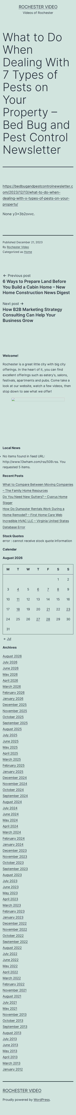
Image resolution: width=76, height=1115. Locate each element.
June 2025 (11, 741)
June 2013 (10, 1045)
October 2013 (13, 1020)
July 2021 (10, 1002)
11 (18, 599)
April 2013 (10, 1057)
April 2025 (10, 753)
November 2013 (15, 1014)
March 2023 (12, 905)
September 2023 (15, 869)
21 (48, 609)
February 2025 (14, 765)
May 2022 (10, 966)
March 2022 (12, 978)
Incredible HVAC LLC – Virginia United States (36, 521)
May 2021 (10, 1008)
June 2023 (11, 887)
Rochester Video (38, 6)
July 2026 (10, 662)
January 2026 (13, 698)
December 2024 (15, 778)
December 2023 (15, 850)
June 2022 (11, 960)
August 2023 (12, 875)
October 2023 (13, 862)
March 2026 (12, 686)
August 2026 (12, 656)
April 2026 (10, 680)
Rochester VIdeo (18, 247)
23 (68, 609)
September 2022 (15, 942)
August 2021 (12, 996)
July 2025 (10, 735)
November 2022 (15, 929)
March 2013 (11, 1063)
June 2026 (11, 668)
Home (28, 252)
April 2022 (10, 972)
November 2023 (15, 856)
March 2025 (12, 759)
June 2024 (11, 814)
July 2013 (10, 1039)
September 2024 (15, 796)
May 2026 (10, 674)
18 (18, 609)
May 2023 (10, 893)
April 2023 (10, 899)
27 (38, 619)
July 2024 (10, 808)
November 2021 (15, 990)
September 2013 (15, 1026)
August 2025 (12, 729)
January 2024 (13, 844)
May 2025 (10, 747)
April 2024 (10, 826)
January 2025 (13, 771)
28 (48, 619)
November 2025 (15, 711)
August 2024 (12, 802)
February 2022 (14, 984)
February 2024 (14, 838)
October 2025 (13, 717)
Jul (9, 639)
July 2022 (10, 954)
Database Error (14, 527)
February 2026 (14, 692)
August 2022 (12, 948)
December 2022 (15, 923)
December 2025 (15, 704)
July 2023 (10, 881)
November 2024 (15, 784)
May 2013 (10, 1051)
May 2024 (10, 820)
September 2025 (15, 723)
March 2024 (12, 832)
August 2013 (12, 1033)
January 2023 (13, 917)
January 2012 (13, 1069)
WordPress (42, 1099)
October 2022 (13, 935)
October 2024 (13, 790)
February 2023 (14, 911)
